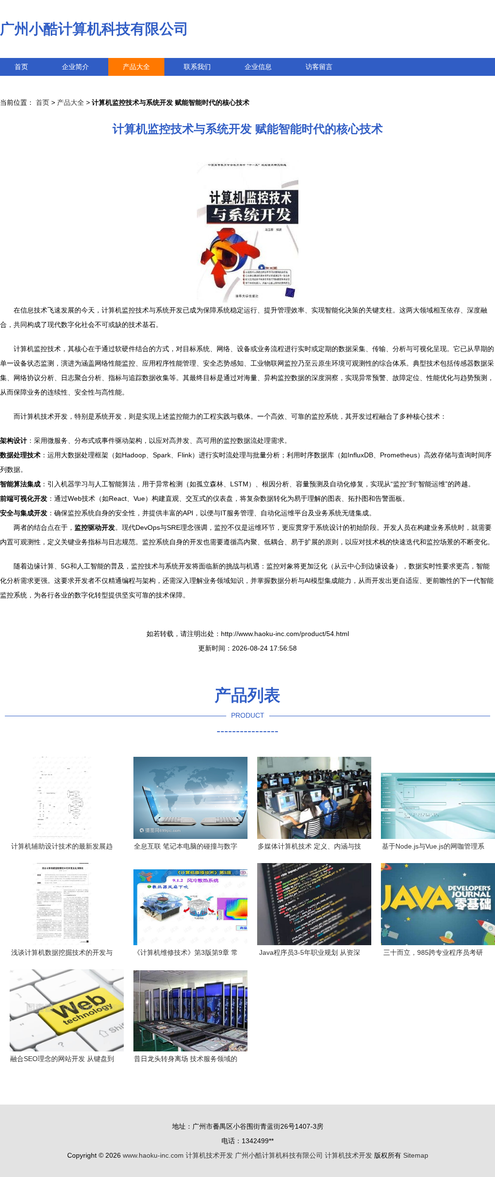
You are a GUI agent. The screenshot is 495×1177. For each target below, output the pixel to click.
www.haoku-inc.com (153, 1155)
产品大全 (136, 67)
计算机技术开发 (209, 1155)
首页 (21, 67)
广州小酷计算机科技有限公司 (94, 29)
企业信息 (258, 67)
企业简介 (75, 67)
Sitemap (415, 1155)
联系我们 (197, 67)
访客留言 (319, 67)
